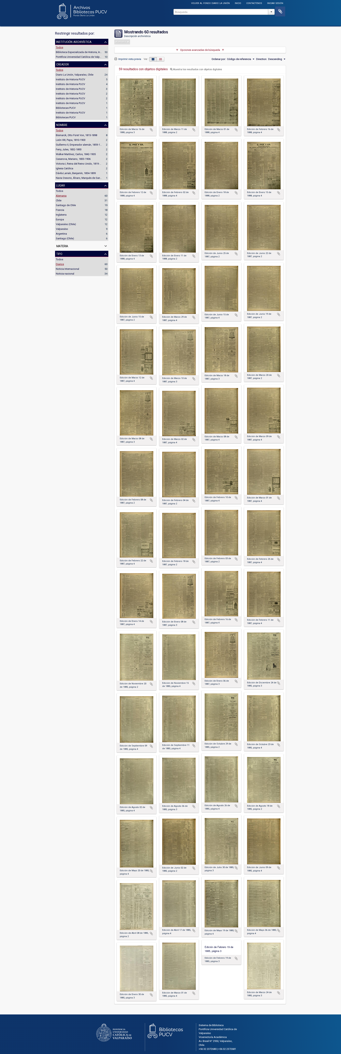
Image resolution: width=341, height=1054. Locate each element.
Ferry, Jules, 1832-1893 (69, 149)
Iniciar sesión (275, 3)
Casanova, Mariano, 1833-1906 (73, 158)
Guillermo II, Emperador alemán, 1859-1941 (80, 144)
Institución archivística (74, 41)
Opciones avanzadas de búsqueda (200, 49)
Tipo (59, 253)
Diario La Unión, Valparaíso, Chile (74, 74)
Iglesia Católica (64, 168)
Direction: (261, 59)
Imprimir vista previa (129, 59)
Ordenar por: (219, 59)
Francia (60, 209)
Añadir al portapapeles (151, 130)
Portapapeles (280, 11)
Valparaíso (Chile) (66, 224)
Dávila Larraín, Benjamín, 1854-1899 (76, 173)
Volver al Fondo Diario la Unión (210, 3)
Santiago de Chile (66, 205)
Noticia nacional (65, 273)
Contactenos (254, 3)
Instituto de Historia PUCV (70, 79)
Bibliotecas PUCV (66, 107)
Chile (58, 200)
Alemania (61, 195)
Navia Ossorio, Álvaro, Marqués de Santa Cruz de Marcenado (90, 177)
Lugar (60, 185)
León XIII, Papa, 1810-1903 (70, 139)
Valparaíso (62, 228)
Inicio (238, 3)
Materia (62, 245)
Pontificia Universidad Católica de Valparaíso (81, 56)
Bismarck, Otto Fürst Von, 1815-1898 (76, 135)
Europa (60, 219)
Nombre (61, 124)
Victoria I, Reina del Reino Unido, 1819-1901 (80, 163)
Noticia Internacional (67, 268)
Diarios (60, 264)
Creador (62, 64)
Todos (59, 47)
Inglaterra (61, 214)
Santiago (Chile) (65, 238)
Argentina (61, 233)
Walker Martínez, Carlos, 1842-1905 (76, 154)
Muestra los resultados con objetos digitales (197, 69)
